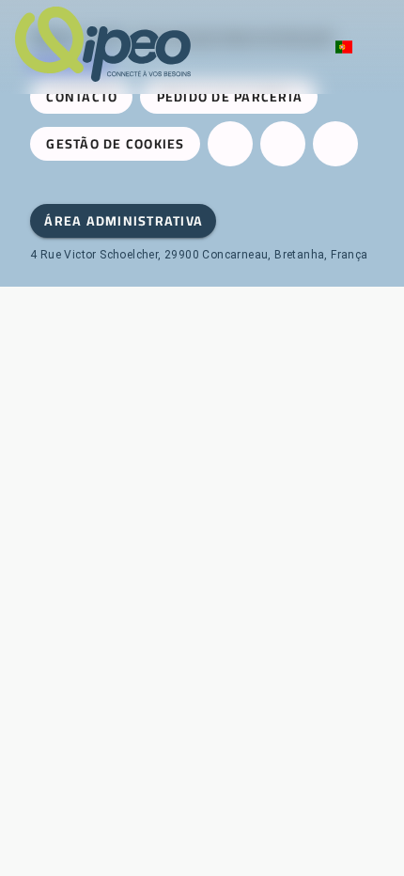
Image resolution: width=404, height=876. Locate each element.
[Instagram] (282, 143)
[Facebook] (230, 143)
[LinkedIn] (335, 143)
